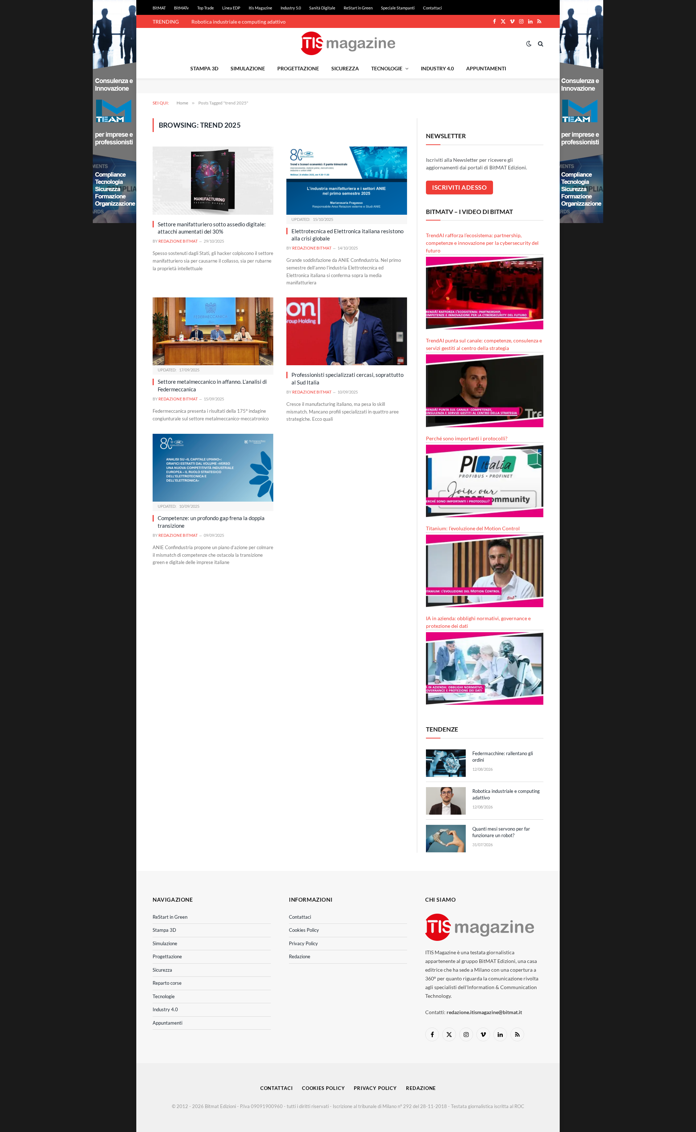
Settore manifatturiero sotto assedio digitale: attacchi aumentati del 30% (212, 228)
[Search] (539, 43)
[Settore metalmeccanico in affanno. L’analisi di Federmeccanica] (213, 331)
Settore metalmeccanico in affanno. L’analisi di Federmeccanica (212, 385)
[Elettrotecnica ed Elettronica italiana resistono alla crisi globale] (346, 180)
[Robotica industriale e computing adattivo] (446, 801)
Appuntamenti (486, 68)
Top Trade (205, 7)
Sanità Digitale (322, 7)
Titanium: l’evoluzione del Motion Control (473, 528)
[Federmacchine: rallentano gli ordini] (446, 763)
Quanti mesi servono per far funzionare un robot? (501, 832)
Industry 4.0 (437, 68)
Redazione (299, 956)
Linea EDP (231, 7)
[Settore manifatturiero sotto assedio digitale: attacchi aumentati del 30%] (213, 180)
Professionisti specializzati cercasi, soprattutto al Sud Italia (347, 378)
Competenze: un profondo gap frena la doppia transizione (211, 521)
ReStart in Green (358, 7)
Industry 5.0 (291, 7)
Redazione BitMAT (178, 241)
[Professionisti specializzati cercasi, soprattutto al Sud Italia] (346, 331)
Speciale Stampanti (398, 7)
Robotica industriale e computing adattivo (238, 21)
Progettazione (298, 68)
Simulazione (248, 68)
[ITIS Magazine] (348, 43)
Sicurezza (345, 68)
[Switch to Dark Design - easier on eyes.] (529, 43)
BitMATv (181, 7)
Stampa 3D (204, 68)
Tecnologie (386, 68)
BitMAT (159, 7)
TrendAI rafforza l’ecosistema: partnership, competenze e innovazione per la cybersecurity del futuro (482, 243)
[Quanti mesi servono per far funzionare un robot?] (446, 838)
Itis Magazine (260, 7)
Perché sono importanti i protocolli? (467, 438)
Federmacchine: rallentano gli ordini (502, 756)
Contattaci (432, 7)
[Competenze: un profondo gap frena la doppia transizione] (213, 468)
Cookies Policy (304, 930)
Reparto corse (167, 983)
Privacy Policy (303, 943)
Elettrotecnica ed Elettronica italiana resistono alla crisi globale (347, 235)
